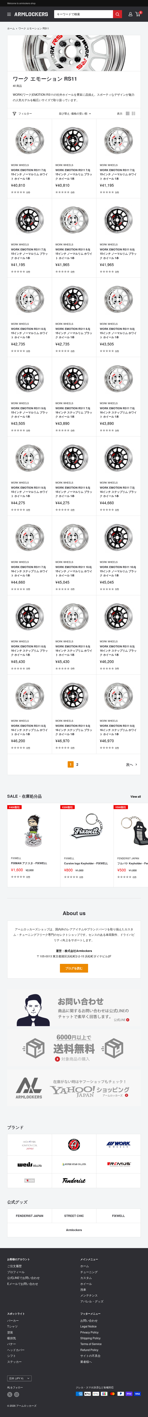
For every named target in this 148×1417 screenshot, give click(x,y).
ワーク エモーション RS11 (33, 28)
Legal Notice (88, 1326)
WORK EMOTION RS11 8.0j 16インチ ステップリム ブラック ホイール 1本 (29, 650)
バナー (11, 1344)
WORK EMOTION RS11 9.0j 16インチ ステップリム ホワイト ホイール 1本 (118, 730)
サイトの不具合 (90, 1356)
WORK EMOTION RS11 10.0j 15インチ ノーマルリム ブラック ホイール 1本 (118, 571)
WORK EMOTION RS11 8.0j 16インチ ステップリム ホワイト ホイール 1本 (73, 650)
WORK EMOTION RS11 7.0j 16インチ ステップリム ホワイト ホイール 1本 (118, 412)
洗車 (83, 1289)
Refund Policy (89, 1350)
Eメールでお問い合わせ (22, 1284)
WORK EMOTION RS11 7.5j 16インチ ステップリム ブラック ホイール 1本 (118, 492)
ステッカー (14, 1362)
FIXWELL (16, 858)
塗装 (10, 1332)
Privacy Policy (89, 1332)
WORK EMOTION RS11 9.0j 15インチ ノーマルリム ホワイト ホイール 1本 (118, 333)
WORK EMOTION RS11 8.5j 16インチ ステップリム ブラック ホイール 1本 (118, 650)
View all (136, 796)
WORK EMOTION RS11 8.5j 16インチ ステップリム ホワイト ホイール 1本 (29, 730)
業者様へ (86, 1362)
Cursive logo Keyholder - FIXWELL (86, 863)
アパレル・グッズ (91, 1301)
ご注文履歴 (14, 1266)
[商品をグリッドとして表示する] (127, 113)
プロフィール (16, 1272)
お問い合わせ (89, 1320)
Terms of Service (91, 1344)
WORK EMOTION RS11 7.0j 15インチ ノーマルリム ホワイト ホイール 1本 (29, 174)
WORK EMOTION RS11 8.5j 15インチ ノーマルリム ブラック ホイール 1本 (73, 333)
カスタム (86, 1278)
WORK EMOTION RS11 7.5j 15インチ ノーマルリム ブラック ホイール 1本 (29, 253)
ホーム (11, 28)
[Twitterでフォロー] (9, 1394)
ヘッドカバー (16, 1350)
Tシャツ (12, 1326)
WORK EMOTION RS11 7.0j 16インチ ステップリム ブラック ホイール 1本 (73, 412)
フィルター (25, 113)
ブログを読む (74, 968)
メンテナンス (89, 1295)
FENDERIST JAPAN (29, 1216)
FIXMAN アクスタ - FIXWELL (29, 863)
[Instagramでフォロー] (16, 1394)
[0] (138, 14)
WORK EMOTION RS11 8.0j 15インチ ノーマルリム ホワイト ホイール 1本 (73, 253)
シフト (11, 1356)
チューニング (89, 1272)
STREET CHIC (74, 1216)
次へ (129, 764)
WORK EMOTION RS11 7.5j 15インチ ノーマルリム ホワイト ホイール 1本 (118, 174)
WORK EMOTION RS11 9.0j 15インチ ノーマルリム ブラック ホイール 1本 (29, 412)
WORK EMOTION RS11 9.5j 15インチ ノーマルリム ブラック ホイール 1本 (73, 492)
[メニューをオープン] (9, 14)
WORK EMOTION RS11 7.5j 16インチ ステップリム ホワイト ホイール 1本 (29, 571)
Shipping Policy (90, 1338)
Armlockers (74, 1230)
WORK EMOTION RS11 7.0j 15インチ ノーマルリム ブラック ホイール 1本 (73, 174)
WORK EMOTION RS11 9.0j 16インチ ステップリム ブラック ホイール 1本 (73, 730)
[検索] (117, 14)
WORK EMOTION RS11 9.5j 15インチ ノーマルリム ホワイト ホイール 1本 (29, 492)
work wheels (20, 165)
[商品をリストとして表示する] (133, 113)
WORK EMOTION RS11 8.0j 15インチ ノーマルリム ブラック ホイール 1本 (118, 253)
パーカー (13, 1320)
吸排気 (11, 1338)
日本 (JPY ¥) (16, 1378)
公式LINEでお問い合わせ (23, 1278)
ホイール (86, 1284)
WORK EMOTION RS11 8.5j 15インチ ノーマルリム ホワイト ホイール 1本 (29, 333)
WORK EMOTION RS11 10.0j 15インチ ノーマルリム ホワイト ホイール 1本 (73, 571)
